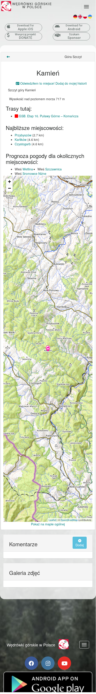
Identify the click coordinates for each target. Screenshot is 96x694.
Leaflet (52, 520)
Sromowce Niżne (34, 173)
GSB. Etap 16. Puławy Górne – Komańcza (48, 116)
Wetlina (27, 169)
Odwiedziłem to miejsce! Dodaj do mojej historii (53, 83)
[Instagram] (48, 663)
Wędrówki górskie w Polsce (31, 645)
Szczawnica (53, 169)
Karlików (21, 139)
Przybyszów (23, 135)
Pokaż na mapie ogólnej (48, 524)
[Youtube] (64, 663)
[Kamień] (47, 348)
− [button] (9, 188)
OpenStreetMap (69, 520)
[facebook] (31, 663)
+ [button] (9, 181)
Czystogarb (23, 144)
